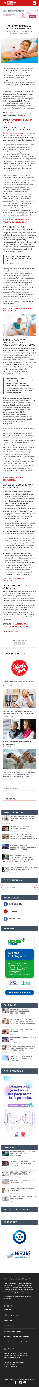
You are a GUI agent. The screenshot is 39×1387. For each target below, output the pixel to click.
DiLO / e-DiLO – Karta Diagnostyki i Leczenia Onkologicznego (20, 1011)
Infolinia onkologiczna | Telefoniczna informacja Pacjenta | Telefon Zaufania (22, 1021)
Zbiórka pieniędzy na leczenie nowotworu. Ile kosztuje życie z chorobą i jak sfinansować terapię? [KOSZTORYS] (19, 774)
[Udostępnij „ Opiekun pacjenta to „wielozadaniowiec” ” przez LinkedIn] (24, 644)
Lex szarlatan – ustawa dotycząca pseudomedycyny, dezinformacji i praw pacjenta (23, 837)
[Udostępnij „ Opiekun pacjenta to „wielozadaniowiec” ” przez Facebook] (15, 644)
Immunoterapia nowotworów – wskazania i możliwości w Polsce (23, 1164)
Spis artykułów (9, 1326)
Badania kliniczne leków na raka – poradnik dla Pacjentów (21, 1058)
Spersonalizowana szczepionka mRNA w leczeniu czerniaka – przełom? (23, 847)
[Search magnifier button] (35, 887)
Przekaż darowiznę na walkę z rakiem (17, 1342)
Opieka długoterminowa (11, 133)
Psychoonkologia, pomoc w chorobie (19, 33)
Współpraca (8, 1320)
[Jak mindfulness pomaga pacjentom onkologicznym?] (19, 729)
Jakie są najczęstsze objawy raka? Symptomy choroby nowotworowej (23, 1048)
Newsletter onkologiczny (12, 1331)
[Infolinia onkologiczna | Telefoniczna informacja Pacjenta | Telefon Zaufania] (19, 698)
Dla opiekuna (28, 31)
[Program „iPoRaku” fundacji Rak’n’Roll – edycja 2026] (19, 668)
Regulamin (7, 1310)
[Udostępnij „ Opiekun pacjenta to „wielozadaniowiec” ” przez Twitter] (19, 644)
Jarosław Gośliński (11, 31)
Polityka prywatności (11, 1315)
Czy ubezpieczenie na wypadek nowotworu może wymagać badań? (23, 818)
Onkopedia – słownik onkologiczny (16, 1336)
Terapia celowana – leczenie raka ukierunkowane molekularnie (22, 1153)
